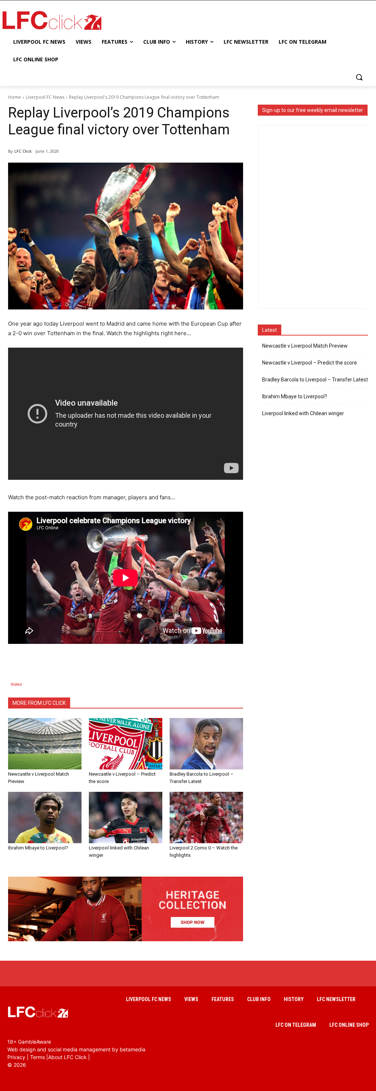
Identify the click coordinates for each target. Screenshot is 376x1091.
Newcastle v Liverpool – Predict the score (309, 363)
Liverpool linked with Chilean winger (303, 413)
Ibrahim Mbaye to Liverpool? (38, 848)
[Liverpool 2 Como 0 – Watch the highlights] (206, 817)
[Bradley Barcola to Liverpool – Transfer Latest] (206, 743)
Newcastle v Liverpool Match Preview (305, 346)
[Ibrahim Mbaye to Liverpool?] (45, 817)
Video (16, 684)
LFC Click (23, 151)
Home (14, 97)
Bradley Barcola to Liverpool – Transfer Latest (315, 380)
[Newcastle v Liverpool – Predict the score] (125, 743)
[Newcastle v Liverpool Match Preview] (45, 743)
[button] (359, 77)
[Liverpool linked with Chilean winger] (125, 817)
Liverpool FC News (45, 97)
